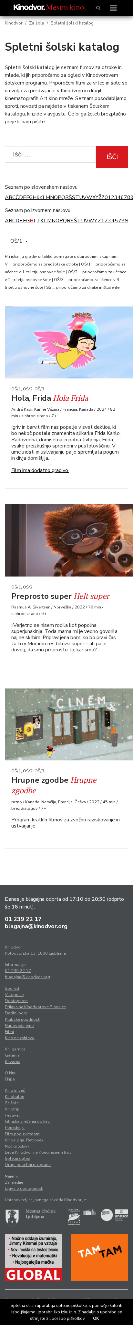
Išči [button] (112, 157)
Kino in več (15, 1090)
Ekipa (10, 1079)
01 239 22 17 (23, 919)
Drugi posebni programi (28, 1165)
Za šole (36, 23)
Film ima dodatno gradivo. (40, 470)
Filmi (9, 1032)
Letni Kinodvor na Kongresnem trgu (38, 1152)
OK (96, 1318)
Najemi (11, 1176)
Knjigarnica (15, 1049)
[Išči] (98, 8)
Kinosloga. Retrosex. (25, 1140)
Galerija (12, 1055)
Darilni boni (16, 1013)
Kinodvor (14, 23)
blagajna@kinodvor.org (36, 926)
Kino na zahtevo (20, 1038)
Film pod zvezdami (22, 1134)
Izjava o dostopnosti (24, 1188)
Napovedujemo (19, 1026)
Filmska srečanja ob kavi (28, 1121)
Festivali (13, 1115)
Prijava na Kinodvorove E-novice (35, 1007)
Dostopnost (16, 1001)
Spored (12, 988)
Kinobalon (14, 1096)
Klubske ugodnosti (22, 1019)
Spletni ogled (17, 1158)
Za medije (14, 1182)
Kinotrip (12, 1109)
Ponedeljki (15, 1127)
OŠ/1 (17, 241)
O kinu (10, 1073)
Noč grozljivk (17, 1146)
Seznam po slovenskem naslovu (41, 187)
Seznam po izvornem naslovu (37, 210)
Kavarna (12, 1062)
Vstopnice (14, 995)
